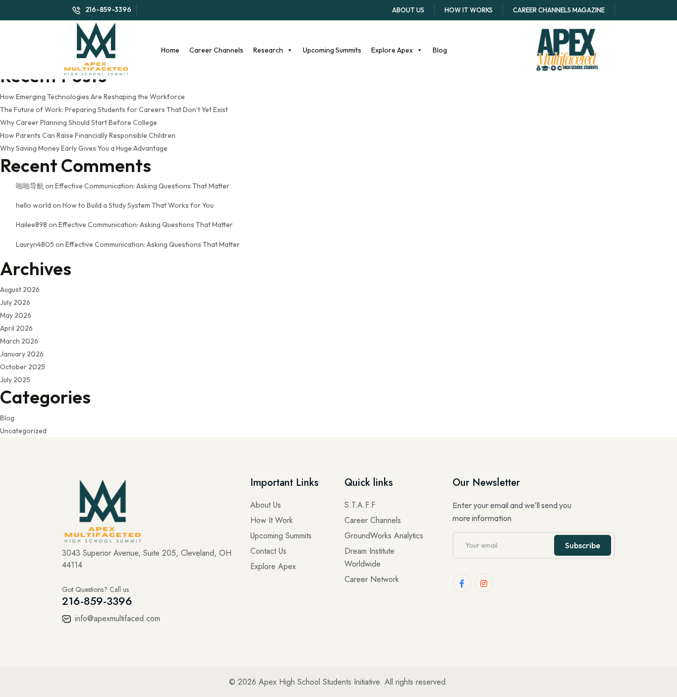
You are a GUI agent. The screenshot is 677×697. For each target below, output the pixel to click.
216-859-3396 (108, 9)
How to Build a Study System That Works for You (138, 205)
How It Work (271, 520)
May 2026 (15, 315)
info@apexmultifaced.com (116, 618)
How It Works (469, 10)
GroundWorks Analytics (383, 535)
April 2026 (16, 328)
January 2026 (22, 353)
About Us (408, 10)
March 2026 (19, 341)
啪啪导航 (30, 185)
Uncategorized (23, 430)
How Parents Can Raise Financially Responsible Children (87, 135)
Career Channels (216, 50)
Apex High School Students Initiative (319, 682)
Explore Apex (392, 50)
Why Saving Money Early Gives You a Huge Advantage (84, 148)
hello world (33, 205)
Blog (440, 50)
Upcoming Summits (332, 50)
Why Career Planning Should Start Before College (78, 122)
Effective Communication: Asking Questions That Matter (142, 185)
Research (268, 50)
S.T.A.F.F (359, 505)
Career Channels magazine (559, 10)
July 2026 (15, 302)
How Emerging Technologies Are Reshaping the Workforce (92, 96)
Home (170, 50)
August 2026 (20, 289)
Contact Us (268, 551)
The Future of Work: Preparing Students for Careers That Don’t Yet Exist (114, 109)
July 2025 (15, 379)
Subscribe (582, 545)
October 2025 (22, 366)
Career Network (371, 579)
